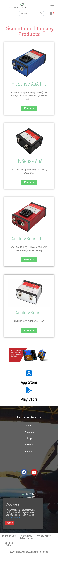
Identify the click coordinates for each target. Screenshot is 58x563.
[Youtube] (34, 472)
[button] (29, 108)
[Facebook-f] (24, 472)
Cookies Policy (12, 517)
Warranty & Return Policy (26, 537)
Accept (10, 523)
